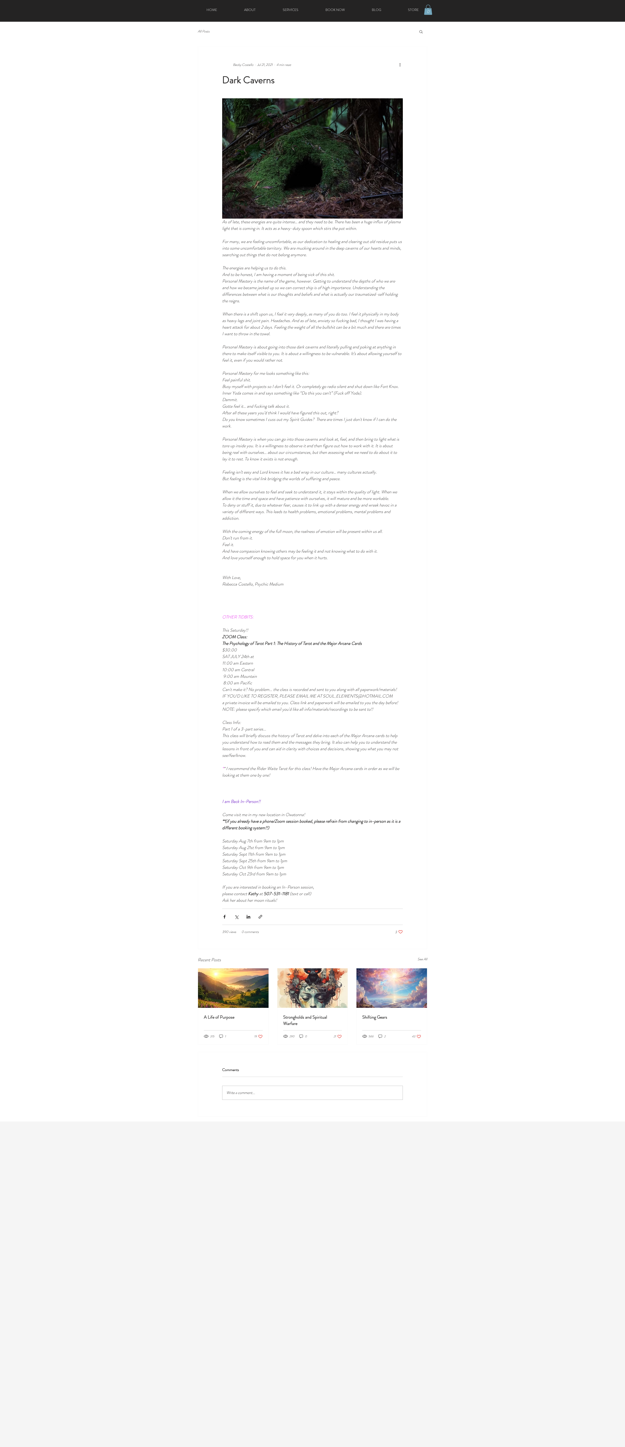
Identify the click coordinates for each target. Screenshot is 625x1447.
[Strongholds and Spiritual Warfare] (312, 988)
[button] (428, 10)
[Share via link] (260, 916)
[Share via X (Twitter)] (236, 916)
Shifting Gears (374, 1017)
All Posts (203, 31)
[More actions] (400, 65)
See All (422, 959)
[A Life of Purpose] (233, 988)
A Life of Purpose (219, 1017)
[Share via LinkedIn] (248, 916)
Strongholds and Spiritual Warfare (305, 1020)
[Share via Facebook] (224, 916)
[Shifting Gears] (391, 988)
